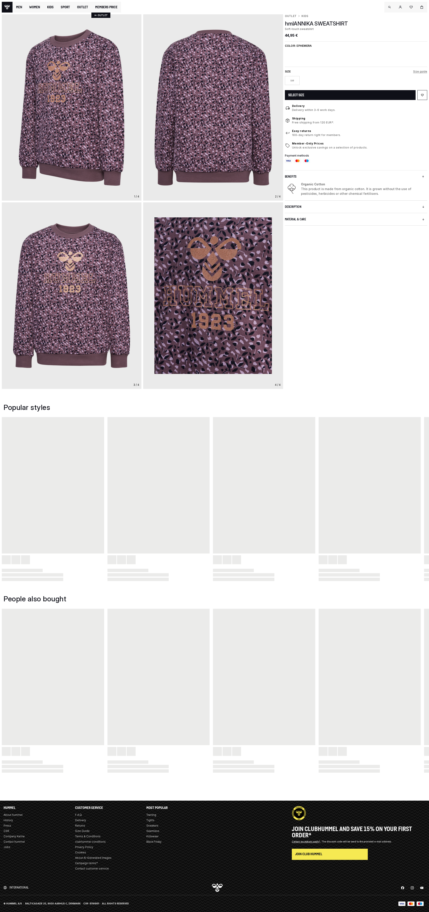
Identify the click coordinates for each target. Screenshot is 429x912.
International (19, 887)
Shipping (298, 118)
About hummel (13, 815)
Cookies (80, 852)
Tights (150, 820)
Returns (80, 825)
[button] (389, 7)
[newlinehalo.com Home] (7, 7)
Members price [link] (106, 7)
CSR (6, 831)
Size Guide (82, 831)
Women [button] (34, 7)
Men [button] (19, 7)
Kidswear (152, 836)
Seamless (152, 831)
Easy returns (301, 131)
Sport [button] (65, 7)
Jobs (7, 847)
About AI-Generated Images (93, 857)
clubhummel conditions (90, 841)
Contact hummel (14, 841)
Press (7, 825)
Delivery (298, 106)
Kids (304, 16)
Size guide (420, 71)
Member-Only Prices (308, 143)
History (8, 820)
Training (151, 815)
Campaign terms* (86, 863)
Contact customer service (92, 868)
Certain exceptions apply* (306, 841)
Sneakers (152, 825)
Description (293, 206)
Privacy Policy (84, 847)
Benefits (291, 176)
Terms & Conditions (88, 836)
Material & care (295, 219)
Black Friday (154, 841)
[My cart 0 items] (421, 7)
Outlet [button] (82, 7)
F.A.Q (78, 815)
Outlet (291, 16)
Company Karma (14, 836)
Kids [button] (50, 7)
